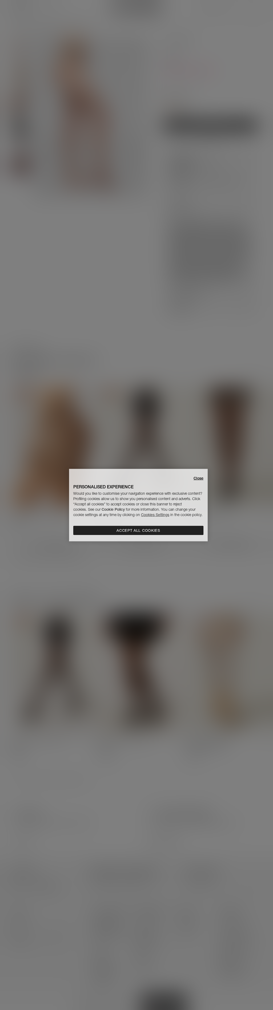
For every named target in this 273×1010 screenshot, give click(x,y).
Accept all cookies (138, 530)
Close (198, 478)
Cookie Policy (113, 509)
